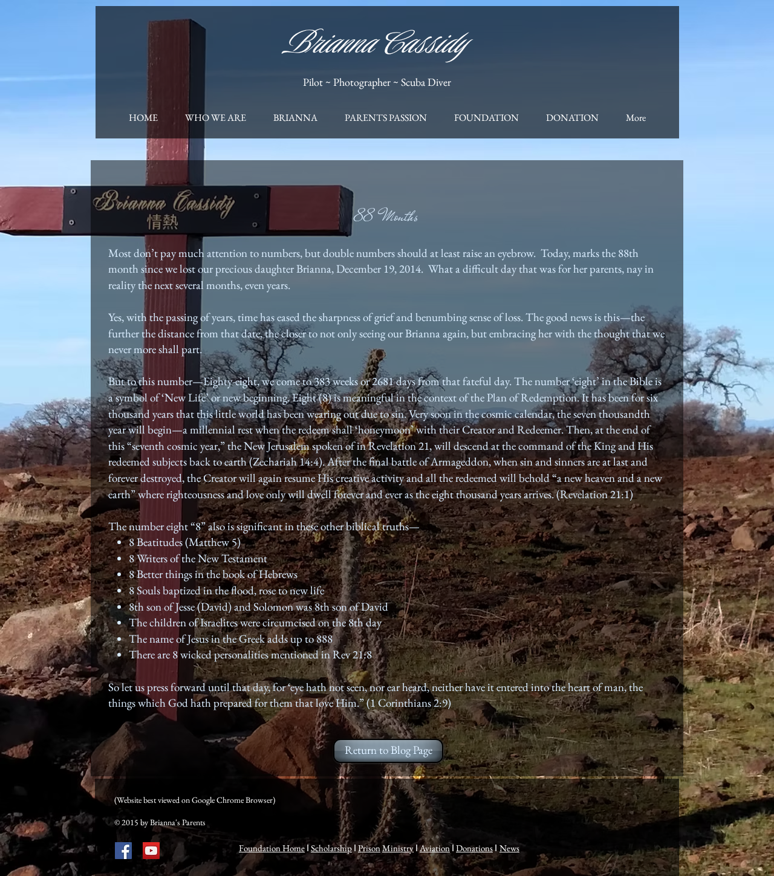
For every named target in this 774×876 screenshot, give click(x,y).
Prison (369, 848)
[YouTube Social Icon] (151, 850)
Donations (474, 848)
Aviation (435, 848)
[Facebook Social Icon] (123, 850)
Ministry (398, 848)
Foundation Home (272, 848)
